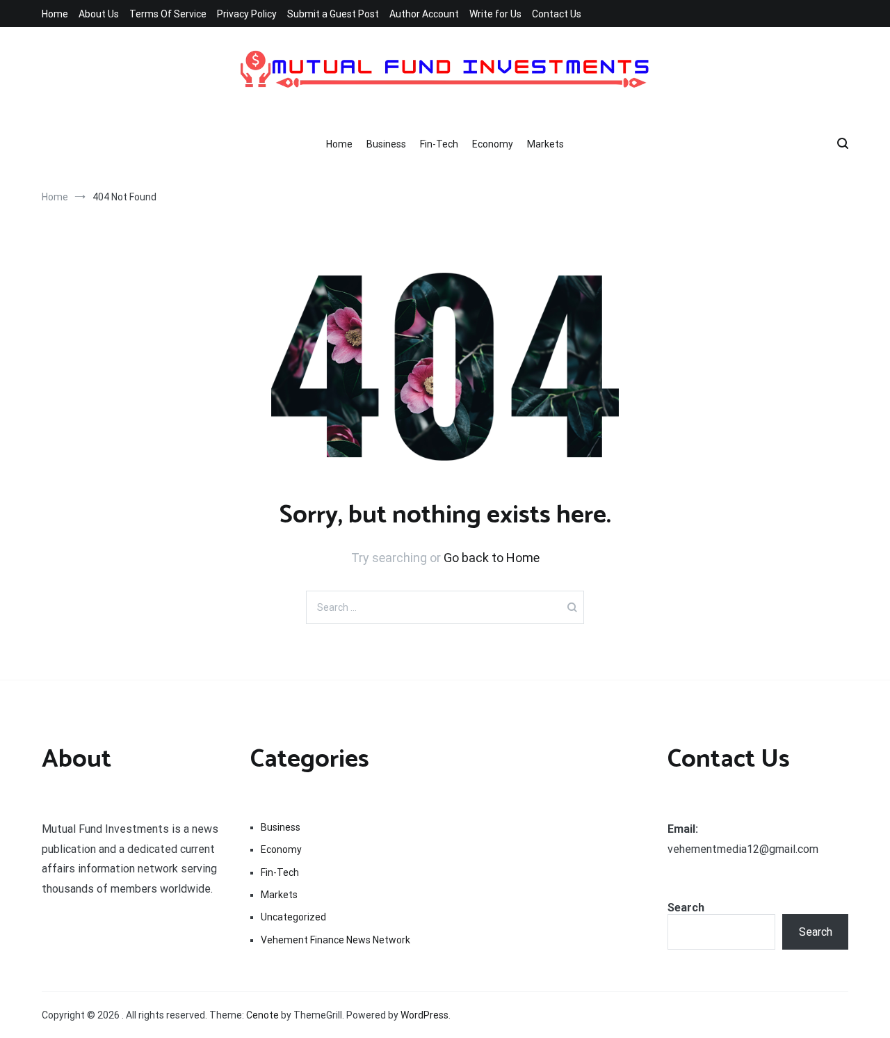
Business (386, 144)
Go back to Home (492, 557)
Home (55, 13)
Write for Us (495, 13)
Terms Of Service (168, 13)
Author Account (424, 13)
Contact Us (556, 13)
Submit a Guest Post (333, 13)
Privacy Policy (247, 13)
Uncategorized (293, 917)
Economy (492, 144)
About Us (99, 13)
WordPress (424, 1015)
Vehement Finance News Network (335, 939)
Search (686, 907)
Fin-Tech (439, 144)
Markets (545, 144)
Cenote (262, 1015)
